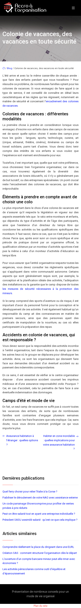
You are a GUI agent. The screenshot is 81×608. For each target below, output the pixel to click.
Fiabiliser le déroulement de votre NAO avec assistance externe (40, 497)
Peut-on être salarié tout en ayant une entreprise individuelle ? (38, 513)
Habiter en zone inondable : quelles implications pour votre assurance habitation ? (59, 442)
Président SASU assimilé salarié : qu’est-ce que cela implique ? (39, 519)
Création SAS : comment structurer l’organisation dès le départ (39, 552)
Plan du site (40, 605)
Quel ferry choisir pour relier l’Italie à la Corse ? (29, 491)
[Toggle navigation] (73, 8)
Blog (9, 68)
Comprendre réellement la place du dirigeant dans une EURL (38, 546)
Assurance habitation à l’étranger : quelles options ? (22, 440)
